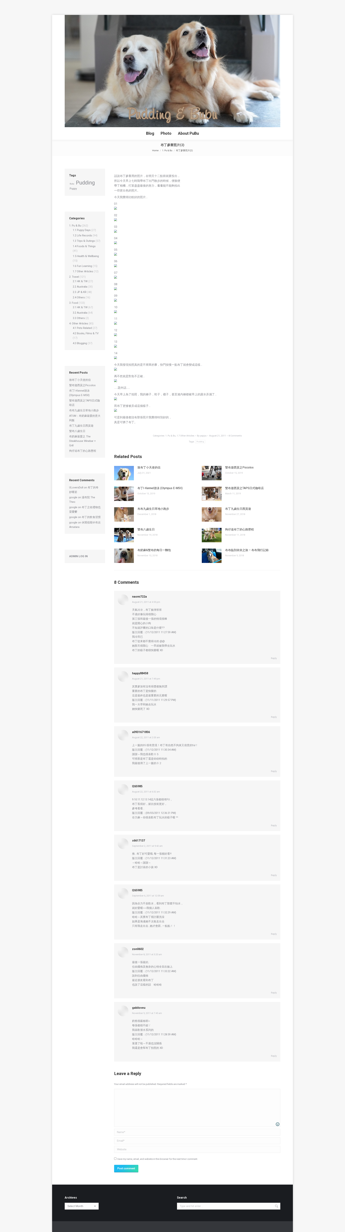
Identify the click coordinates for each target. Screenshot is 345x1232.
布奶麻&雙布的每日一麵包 (154, 550)
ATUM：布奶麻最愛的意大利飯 (84, 418)
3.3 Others (79, 318)
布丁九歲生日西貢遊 (238, 508)
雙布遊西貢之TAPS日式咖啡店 (244, 488)
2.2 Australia (80, 286)
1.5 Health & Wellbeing (86, 256)
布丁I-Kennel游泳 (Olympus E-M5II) (160, 488)
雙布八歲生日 (146, 529)
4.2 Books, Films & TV (86, 333)
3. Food (73, 302)
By (201, 435)
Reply (274, 658)
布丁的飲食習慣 (91, 517)
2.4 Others (79, 297)
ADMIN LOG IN (78, 556)
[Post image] (124, 473)
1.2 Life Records (82, 235)
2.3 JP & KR (79, 292)
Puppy (73, 188)
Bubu (72, 184)
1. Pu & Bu (170, 435)
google (73, 497)
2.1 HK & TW (80, 281)
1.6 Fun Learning (82, 266)
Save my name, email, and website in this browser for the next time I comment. (157, 1159)
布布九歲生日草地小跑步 (153, 508)
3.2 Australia (80, 312)
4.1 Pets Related (82, 328)
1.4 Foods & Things (84, 246)
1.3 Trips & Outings (84, 240)
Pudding (200, 442)
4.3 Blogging (80, 343)
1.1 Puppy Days (82, 230)
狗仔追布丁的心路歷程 (239, 529)
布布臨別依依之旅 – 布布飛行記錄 (247, 550)
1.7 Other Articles (185, 435)
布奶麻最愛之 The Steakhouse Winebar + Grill (82, 441)
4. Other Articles (78, 323)
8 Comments (235, 435)
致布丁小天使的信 (148, 467)
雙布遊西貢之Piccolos (239, 467)
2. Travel (74, 276)
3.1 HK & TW (80, 307)
